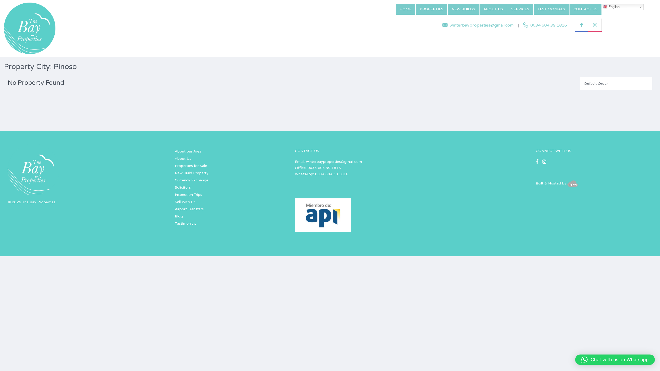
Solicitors (183, 187)
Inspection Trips (188, 194)
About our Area (188, 151)
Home (405, 9)
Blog (179, 216)
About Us (493, 9)
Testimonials (551, 9)
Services (520, 9)
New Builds (463, 9)
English (613, 7)
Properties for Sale (191, 166)
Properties (431, 9)
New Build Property (192, 173)
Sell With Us (185, 202)
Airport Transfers (189, 209)
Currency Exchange (191, 180)
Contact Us (585, 9)
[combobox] (616, 83)
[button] (615, 360)
